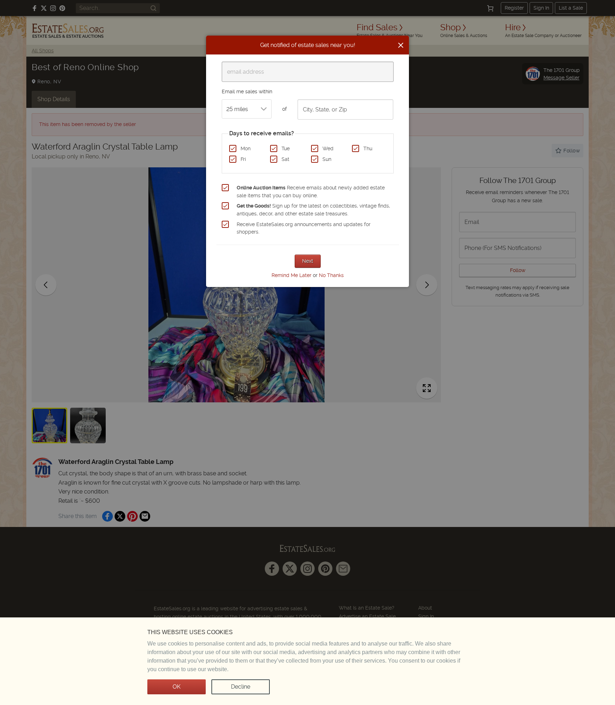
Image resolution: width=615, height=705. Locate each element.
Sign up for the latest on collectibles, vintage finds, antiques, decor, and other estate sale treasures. (313, 209)
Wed (327, 148)
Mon (246, 148)
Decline (240, 686)
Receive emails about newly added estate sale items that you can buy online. (311, 191)
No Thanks (331, 275)
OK (176, 686)
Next (307, 261)
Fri (243, 159)
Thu (367, 148)
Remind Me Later (291, 275)
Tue (286, 148)
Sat (285, 159)
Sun (326, 159)
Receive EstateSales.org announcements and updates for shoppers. (303, 228)
